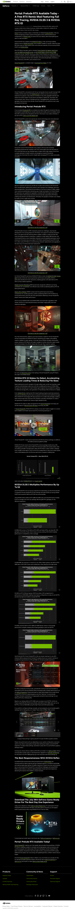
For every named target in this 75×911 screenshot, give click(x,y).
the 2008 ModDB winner (25, 52)
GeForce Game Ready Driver (38, 805)
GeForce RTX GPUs (46, 26)
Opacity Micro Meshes (20, 292)
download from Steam (41, 63)
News (48, 6)
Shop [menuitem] (42, 1)
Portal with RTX (28, 30)
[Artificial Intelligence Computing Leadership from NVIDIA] (7, 1)
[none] (62, 1)
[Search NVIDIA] (62, 1)
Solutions (22, 1)
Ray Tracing (35, 30)
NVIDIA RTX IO (53, 28)
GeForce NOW (52, 750)
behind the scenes (26, 372)
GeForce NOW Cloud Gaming (10, 884)
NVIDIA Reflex (39, 28)
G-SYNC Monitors (7, 881)
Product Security (58, 906)
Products (15, 1)
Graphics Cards (7, 875)
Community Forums (31, 878)
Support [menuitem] (52, 1)
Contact (66, 906)
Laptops (5, 878)
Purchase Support (55, 878)
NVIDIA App (36, 6)
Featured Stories (37, 26)
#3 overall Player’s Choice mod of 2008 (46, 52)
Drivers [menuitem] (47, 1)
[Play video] (33, 77)
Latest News (29, 875)
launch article (38, 481)
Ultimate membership (53, 752)
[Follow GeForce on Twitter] (46, 896)
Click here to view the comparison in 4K (37, 227)
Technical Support (55, 881)
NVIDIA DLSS (22, 28)
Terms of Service (28, 906)
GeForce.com (56, 838)
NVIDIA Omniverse (30, 28)
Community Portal (31, 881)
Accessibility (37, 906)
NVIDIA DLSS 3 (27, 36)
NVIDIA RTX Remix (19, 30)
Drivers (43, 6)
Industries (29, 1)
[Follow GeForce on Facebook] (35, 896)
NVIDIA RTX (46, 28)
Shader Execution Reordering (22, 285)
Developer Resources (32, 884)
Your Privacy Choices (16, 906)
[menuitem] (15, 1)
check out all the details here (30, 115)
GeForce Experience (22, 692)
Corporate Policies (47, 906)
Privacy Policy (6, 906)
